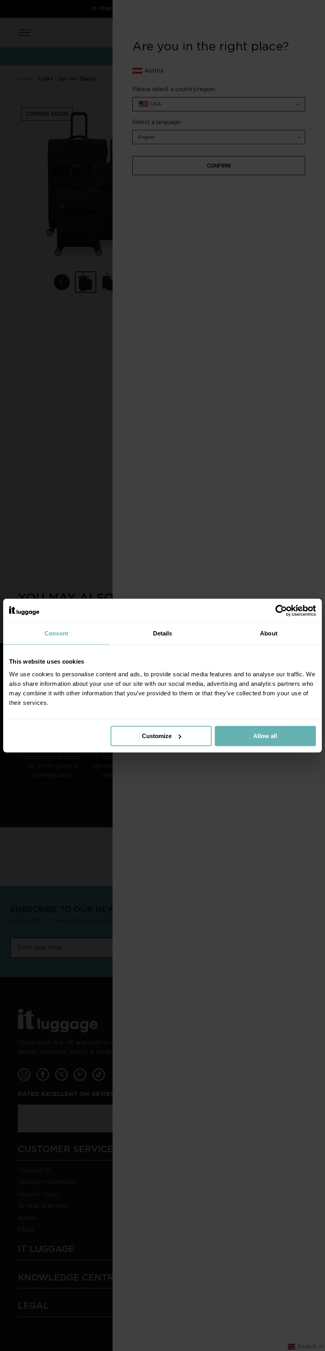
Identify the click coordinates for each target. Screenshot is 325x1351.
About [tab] (268, 633)
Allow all (265, 736)
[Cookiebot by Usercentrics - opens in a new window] (281, 610)
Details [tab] (162, 633)
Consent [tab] (56, 633)
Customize (157, 736)
